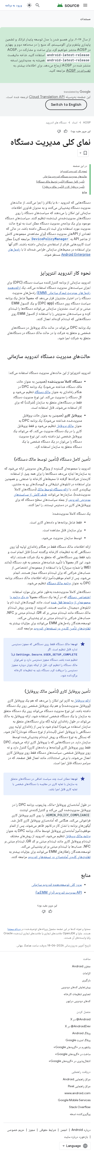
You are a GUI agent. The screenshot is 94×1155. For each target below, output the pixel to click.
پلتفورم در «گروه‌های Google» (72, 1047)
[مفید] (65, 131)
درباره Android (81, 1130)
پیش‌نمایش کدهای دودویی (76, 987)
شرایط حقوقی (47, 1130)
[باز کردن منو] (85, 5)
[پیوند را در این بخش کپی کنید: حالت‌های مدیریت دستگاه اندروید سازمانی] (86, 363)
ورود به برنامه (13, 5)
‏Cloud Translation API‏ (46, 97)
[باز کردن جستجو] (37, 5)
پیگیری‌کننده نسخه (80, 1114)
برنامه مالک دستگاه (59, 583)
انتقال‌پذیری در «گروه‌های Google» (70, 1061)
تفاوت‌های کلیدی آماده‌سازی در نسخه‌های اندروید (59, 857)
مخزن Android (81, 966)
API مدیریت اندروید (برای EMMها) (58, 892)
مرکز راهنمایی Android (77, 1079)
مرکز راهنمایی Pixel (79, 1086)
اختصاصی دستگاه (79, 597)
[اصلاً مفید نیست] (59, 131)
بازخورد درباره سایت (76, 1136)
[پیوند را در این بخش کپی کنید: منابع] (76, 875)
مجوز (32, 1130)
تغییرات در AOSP (78, 70)
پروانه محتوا (14, 929)
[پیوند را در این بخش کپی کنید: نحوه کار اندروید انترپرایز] (36, 273)
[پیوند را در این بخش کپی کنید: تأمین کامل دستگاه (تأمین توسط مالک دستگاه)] (9, 459)
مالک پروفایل (65, 426)
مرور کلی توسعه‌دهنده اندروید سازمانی (56, 885)
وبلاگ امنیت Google (78, 1040)
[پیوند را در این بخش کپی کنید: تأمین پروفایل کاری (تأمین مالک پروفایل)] (20, 691)
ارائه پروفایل (82, 700)
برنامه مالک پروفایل (78, 836)
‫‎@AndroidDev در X (78, 1026)
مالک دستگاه (42, 392)
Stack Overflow (80, 1107)
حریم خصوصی (15, 1130)
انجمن (63, 1130)
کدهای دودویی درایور (78, 1001)
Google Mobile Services (74, 1100)
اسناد (74, 122)
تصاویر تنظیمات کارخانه (77, 994)
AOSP (87, 122)
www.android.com (77, 1093)
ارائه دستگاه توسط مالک (52, 489)
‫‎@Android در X (80, 1019)
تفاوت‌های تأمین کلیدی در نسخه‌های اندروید (62, 628)
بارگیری (86, 980)
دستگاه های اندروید (56, 122)
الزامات (87, 973)
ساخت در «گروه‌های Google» (73, 1054)
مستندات (85, 19)
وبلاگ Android (81, 1033)
